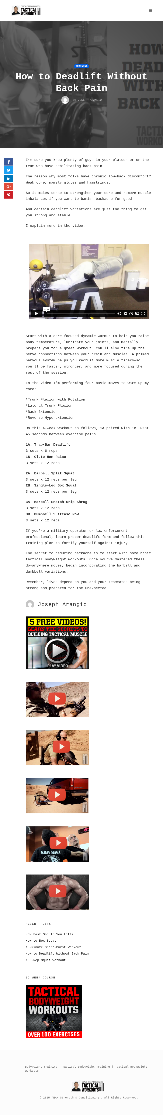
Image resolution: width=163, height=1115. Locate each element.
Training (81, 66)
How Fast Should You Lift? (49, 934)
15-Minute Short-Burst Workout (53, 947)
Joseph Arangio (62, 605)
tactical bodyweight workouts (55, 559)
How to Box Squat (41, 941)
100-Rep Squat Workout (46, 960)
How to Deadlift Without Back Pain (57, 954)
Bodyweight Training (41, 1066)
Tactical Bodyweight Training (86, 1066)
